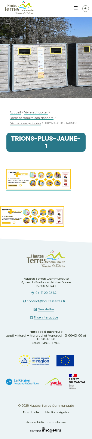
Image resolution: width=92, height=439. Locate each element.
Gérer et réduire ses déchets (31, 118)
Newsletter (46, 309)
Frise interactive (46, 318)
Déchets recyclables (25, 123)
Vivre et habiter (36, 112)
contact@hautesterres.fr (46, 301)
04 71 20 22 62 (46, 293)
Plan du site (31, 412)
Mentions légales (57, 412)
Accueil (15, 112)
